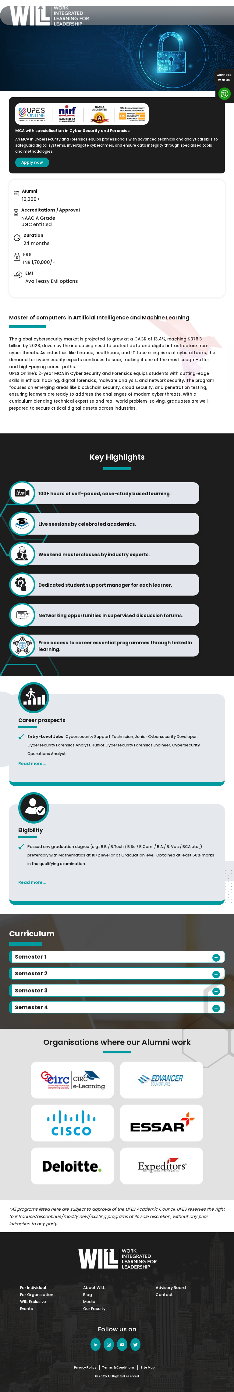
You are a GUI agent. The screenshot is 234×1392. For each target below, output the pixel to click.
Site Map (147, 1367)
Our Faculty (94, 1308)
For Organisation (36, 1294)
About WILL (94, 1287)
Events (26, 1308)
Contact (164, 1294)
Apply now (32, 162)
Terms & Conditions (118, 1367)
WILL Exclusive (33, 1301)
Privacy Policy (85, 1367)
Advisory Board (171, 1287)
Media (89, 1301)
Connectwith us (224, 77)
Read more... (32, 763)
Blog (87, 1294)
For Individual (33, 1287)
